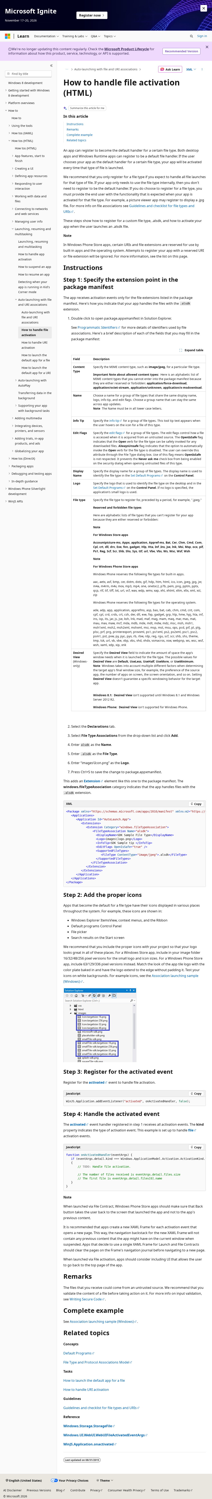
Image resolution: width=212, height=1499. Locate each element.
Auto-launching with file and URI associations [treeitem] (36, 317)
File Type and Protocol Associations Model (96, 1362)
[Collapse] (51, 65)
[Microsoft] (7, 36)
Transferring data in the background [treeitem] (35, 395)
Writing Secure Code (86, 1299)
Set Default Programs (145, 475)
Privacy (95, 1490)
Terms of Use (160, 1490)
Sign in (202, 36)
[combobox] (28, 74)
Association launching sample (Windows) (102, 1321)
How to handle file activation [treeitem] (35, 332)
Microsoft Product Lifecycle (126, 49)
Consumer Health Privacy (125, 1490)
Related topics (76, 140)
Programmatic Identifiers (97, 327)
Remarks (73, 129)
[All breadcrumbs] (67, 69)
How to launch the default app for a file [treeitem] (36, 357)
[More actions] (202, 69)
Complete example (80, 135)
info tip (114, 421)
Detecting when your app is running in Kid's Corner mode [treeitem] (34, 287)
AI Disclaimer (12, 1490)
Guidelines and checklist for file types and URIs (100, 1408)
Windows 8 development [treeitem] (25, 83)
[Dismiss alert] (203, 8)
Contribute (77, 1490)
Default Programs (77, 1353)
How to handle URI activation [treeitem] (34, 345)
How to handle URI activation (86, 1389)
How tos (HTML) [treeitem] (25, 148)
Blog (59, 1490)
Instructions (75, 124)
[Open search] (191, 36)
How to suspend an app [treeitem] (34, 267)
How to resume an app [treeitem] (34, 274)
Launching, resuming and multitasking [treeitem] (33, 244)
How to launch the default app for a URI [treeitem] (36, 370)
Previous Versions (39, 1490)
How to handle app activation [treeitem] (31, 256)
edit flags (115, 433)
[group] (134, 847)
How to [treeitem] (16, 118)
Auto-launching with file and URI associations (105, 69)
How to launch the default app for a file (94, 1380)
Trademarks (182, 1490)
